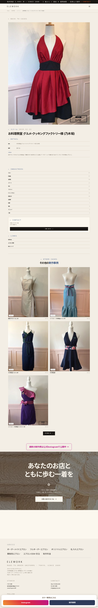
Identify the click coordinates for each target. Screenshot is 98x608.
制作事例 (13, 10)
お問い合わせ (48, 228)
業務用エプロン (13, 554)
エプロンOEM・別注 (31, 554)
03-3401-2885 (54, 586)
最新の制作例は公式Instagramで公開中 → (49, 447)
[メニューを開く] (89, 6)
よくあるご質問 (11, 243)
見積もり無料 (80, 2)
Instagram (25, 602)
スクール (18, 10)
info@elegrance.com (55, 588)
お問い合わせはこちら (48, 499)
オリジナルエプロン (59, 549)
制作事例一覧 (48, 433)
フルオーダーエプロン (39, 549)
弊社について (10, 246)
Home (8, 10)
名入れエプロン (77, 549)
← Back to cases (17, 19)
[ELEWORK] (13, 6)
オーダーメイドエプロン (17, 549)
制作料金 (10, 239)
